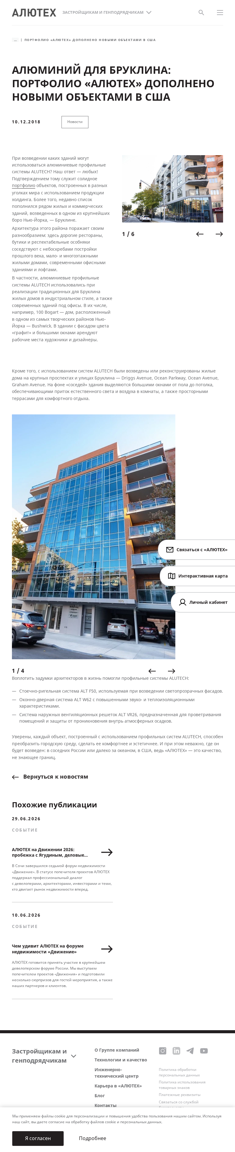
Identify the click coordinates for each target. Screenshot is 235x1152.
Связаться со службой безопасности (179, 1104)
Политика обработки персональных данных (179, 1072)
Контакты (106, 1105)
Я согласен (38, 1138)
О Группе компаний (117, 1050)
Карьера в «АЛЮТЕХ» (118, 1086)
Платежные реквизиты (179, 1095)
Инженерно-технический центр (117, 1073)
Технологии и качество (121, 1060)
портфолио (23, 185)
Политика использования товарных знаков (182, 1084)
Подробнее (92, 1138)
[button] (199, 234)
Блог (100, 1096)
